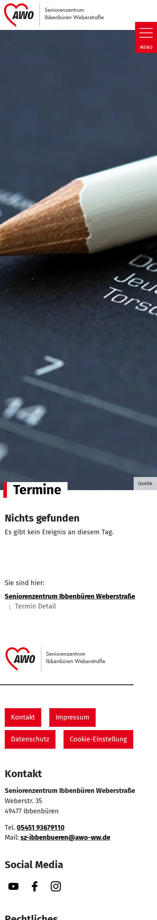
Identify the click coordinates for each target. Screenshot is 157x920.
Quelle (145, 483)
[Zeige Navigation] (146, 33)
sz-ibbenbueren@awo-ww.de (65, 837)
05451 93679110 (41, 828)
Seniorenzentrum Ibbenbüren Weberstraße (70, 596)
